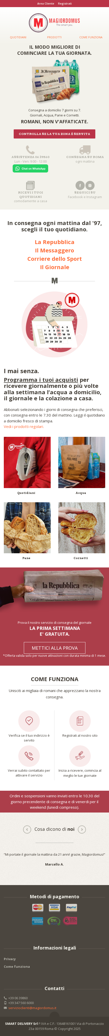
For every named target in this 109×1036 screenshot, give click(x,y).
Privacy (10, 959)
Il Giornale (54, 267)
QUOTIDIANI (18, 37)
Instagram (94, 197)
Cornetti (81, 558)
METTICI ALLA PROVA (55, 648)
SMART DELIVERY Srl (21, 1023)
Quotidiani (26, 493)
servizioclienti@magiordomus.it (32, 1008)
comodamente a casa (30, 197)
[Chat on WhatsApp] (30, 167)
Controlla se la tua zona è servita (54, 134)
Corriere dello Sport (54, 258)
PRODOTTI (54, 37)
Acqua (81, 493)
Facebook (75, 197)
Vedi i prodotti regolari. (24, 426)
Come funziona (17, 966)
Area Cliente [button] (45, 3)
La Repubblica (55, 242)
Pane (26, 558)
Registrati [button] (65, 3)
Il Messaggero (54, 250)
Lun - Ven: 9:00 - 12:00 (30, 159)
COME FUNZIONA (90, 37)
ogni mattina (85, 159)
